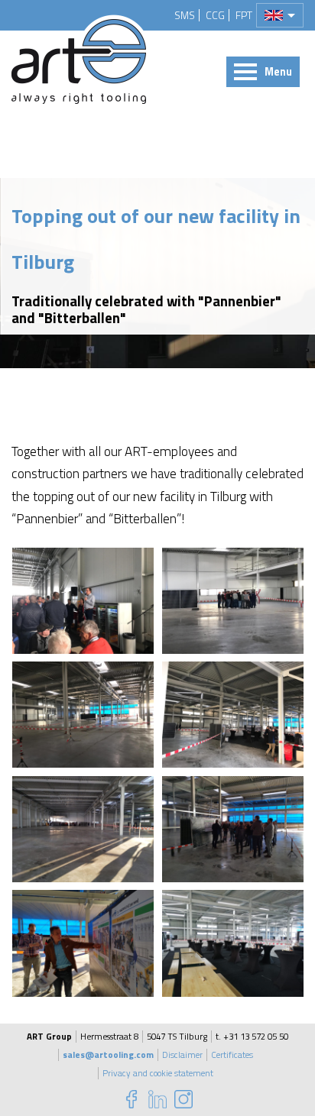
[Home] (78, 61)
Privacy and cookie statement (157, 1073)
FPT (243, 15)
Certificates (232, 1055)
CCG (215, 15)
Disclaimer (182, 1055)
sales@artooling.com (108, 1055)
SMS (184, 15)
